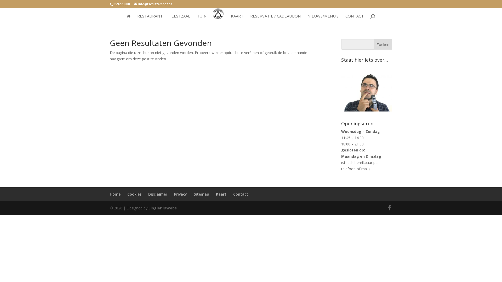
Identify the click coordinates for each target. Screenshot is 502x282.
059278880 (121, 4)
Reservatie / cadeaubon (275, 16)
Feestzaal (179, 16)
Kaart (237, 16)
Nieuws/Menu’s (323, 16)
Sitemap (201, 194)
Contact (354, 16)
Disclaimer (157, 194)
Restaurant (150, 16)
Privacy (180, 194)
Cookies (134, 194)
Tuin (202, 16)
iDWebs (170, 207)
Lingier (155, 207)
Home (115, 194)
